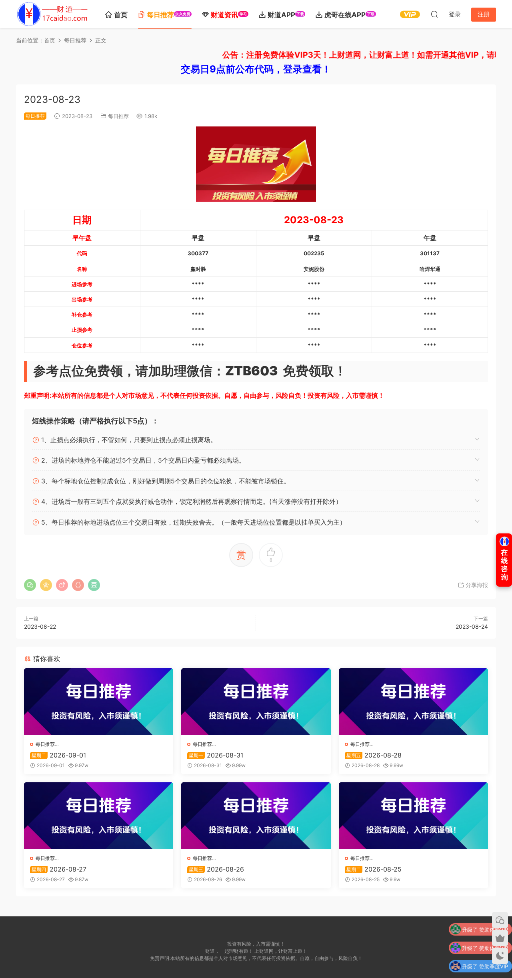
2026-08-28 (374, 755)
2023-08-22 (40, 626)
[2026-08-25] (413, 815)
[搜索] (434, 14)
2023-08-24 (472, 626)
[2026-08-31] (255, 701)
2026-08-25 (374, 869)
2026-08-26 (216, 869)
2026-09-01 (59, 755)
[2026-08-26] (255, 815)
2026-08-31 (216, 755)
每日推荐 (118, 116)
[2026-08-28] (413, 701)
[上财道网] (52, 14)
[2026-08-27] (98, 815)
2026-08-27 (59, 869)
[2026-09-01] (98, 701)
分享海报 (476, 584)
